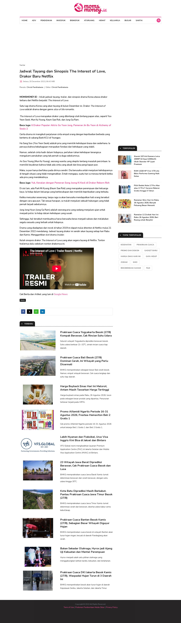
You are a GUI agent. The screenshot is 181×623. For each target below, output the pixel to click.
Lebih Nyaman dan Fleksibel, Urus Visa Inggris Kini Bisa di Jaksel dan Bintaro (84, 438)
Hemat (102, 20)
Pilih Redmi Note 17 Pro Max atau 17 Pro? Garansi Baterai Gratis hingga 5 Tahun (147, 188)
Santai (139, 20)
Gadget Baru (150, 250)
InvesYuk (60, 20)
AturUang (89, 20)
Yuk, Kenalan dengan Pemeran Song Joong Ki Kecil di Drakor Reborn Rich (70, 182)
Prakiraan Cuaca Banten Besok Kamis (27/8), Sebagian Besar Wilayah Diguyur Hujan (84, 523)
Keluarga (115, 20)
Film (148, 268)
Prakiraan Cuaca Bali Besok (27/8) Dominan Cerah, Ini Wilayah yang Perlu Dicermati (84, 361)
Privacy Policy (112, 607)
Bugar (128, 20)
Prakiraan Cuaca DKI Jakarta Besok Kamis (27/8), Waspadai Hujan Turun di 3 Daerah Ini (85, 576)
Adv (34, 20)
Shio (135, 262)
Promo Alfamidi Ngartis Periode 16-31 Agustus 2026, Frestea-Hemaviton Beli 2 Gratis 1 (85, 415)
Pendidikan (46, 20)
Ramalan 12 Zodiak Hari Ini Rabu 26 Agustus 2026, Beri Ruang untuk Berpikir (146, 217)
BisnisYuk (75, 20)
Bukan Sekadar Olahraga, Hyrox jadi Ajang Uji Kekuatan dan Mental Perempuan (86, 550)
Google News (61, 294)
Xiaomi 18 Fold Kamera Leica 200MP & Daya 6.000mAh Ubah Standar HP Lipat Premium (147, 160)
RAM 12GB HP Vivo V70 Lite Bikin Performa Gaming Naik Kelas (146, 173)
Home (24, 20)
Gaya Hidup (151, 256)
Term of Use (69, 607)
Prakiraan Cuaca (145, 245)
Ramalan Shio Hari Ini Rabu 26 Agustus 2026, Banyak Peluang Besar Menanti (146, 203)
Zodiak (124, 262)
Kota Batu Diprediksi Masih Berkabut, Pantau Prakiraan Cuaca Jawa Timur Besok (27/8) (86, 494)
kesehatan (126, 245)
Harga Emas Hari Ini (131, 256)
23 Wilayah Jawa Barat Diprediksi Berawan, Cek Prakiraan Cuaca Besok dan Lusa (85, 465)
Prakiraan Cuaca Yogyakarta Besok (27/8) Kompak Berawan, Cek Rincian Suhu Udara (86, 333)
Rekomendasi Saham (131, 268)
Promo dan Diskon (130, 250)
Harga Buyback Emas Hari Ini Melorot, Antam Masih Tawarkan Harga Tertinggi (84, 387)
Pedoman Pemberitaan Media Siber (90, 607)
